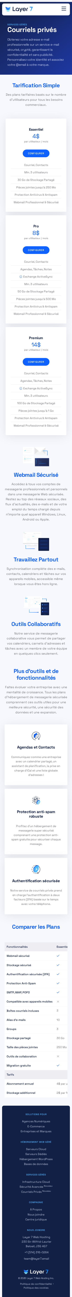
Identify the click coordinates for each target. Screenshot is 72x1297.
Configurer (36, 153)
